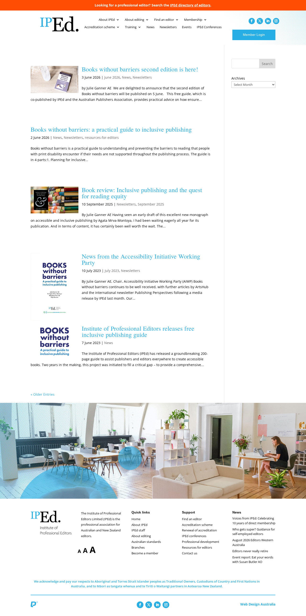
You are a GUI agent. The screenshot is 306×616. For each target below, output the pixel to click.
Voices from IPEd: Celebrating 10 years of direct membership (253, 520)
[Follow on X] (260, 21)
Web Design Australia (257, 604)
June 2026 (112, 77)
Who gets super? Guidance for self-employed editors (253, 531)
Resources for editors (197, 547)
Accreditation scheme (99, 27)
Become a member (144, 553)
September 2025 (151, 204)
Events (186, 27)
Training (131, 27)
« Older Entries (43, 394)
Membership (193, 20)
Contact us (189, 553)
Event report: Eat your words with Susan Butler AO (252, 559)
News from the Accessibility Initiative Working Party (141, 259)
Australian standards (146, 542)
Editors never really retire (250, 551)
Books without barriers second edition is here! (140, 69)
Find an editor (164, 20)
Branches (138, 547)
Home (135, 519)
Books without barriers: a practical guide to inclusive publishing (111, 129)
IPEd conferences (194, 536)
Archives (238, 78)
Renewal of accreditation (199, 530)
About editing (134, 20)
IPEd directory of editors (190, 5)
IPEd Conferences (209, 27)
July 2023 (112, 270)
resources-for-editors (102, 137)
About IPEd (107, 20)
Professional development (200, 542)
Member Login (254, 35)
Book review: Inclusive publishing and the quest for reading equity (142, 193)
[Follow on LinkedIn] (268, 21)
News (150, 27)
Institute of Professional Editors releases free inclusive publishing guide (138, 331)
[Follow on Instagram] (276, 21)
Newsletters (168, 27)
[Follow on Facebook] (252, 21)
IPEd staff (138, 530)
